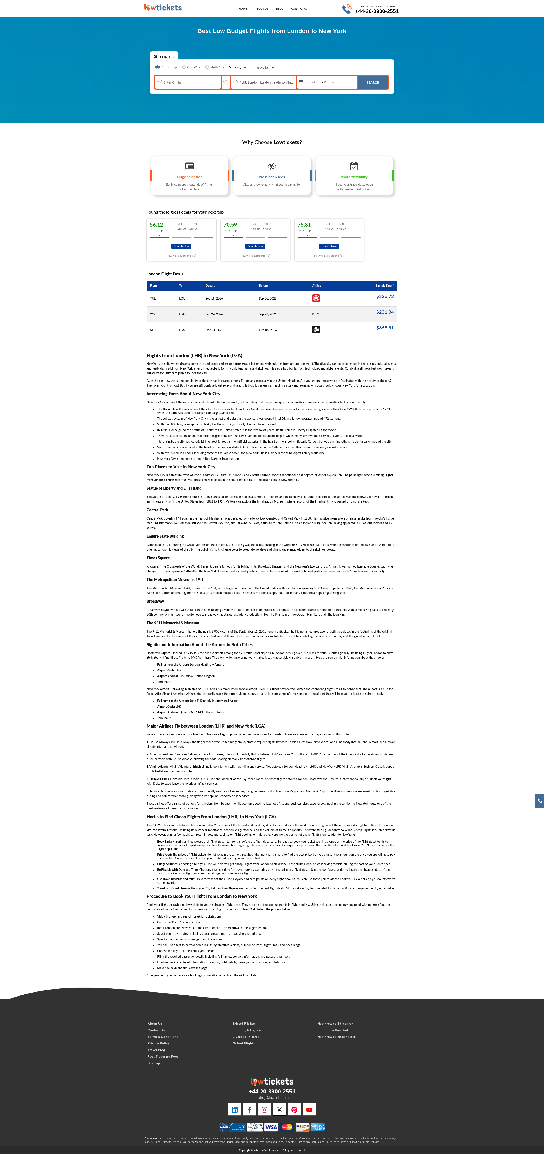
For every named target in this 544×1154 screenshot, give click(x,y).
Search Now (181, 246)
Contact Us (299, 8)
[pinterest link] (294, 1109)
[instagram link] (264, 1109)
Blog (279, 8)
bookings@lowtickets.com (272, 1097)
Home (243, 8)
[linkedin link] (234, 1109)
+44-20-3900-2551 (377, 11)
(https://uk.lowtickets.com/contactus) (361, 1142)
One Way (193, 67)
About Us (261, 8)
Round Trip (169, 67)
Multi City (217, 67)
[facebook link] (249, 1109)
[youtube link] (309, 1109)
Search (373, 82)
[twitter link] (279, 1109)
